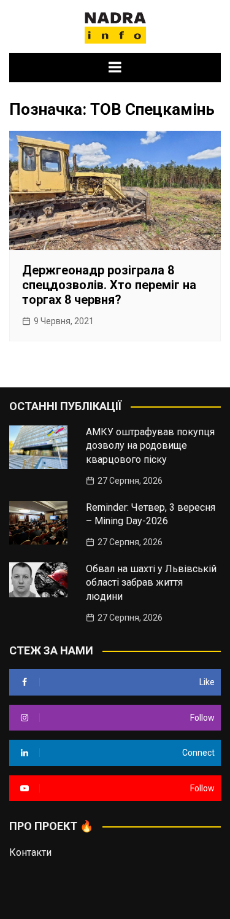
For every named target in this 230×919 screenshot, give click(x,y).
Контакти (30, 852)
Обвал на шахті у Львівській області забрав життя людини (151, 582)
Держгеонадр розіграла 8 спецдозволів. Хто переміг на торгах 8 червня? (109, 285)
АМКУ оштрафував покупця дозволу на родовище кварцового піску (150, 445)
